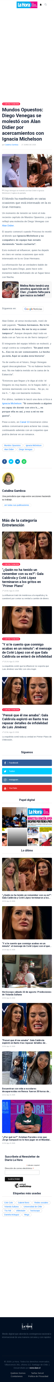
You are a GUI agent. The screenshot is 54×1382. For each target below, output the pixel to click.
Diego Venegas (25, 449)
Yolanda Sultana (11, 1207)
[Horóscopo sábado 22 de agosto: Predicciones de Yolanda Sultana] (27, 971)
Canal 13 (24, 422)
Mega (26, 1215)
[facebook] (4, 461)
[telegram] (17, 461)
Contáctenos (17, 1376)
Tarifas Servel (37, 1373)
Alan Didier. (8, 225)
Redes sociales (41, 1202)
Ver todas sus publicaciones (16, 505)
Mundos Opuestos (12, 445)
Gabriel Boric (23, 1202)
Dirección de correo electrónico (19, 1168)
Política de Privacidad (38, 1376)
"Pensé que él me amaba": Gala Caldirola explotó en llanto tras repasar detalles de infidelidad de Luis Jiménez (25, 721)
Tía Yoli (7, 1211)
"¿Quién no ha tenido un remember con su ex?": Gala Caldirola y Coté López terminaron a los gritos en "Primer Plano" (22, 578)
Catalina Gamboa (11, 145)
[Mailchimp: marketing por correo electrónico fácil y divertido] (23, 1187)
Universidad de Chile (33, 1207)
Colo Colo (8, 1202)
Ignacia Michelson (11, 403)
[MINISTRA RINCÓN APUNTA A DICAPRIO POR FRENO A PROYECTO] (17, 826)
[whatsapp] (24, 461)
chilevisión (20, 1211)
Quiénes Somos (18, 1373)
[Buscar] (46, 5)
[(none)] (8, 478)
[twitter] (11, 461)
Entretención (13, 525)
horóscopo (35, 1211)
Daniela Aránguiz (11, 1215)
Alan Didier (9, 449)
